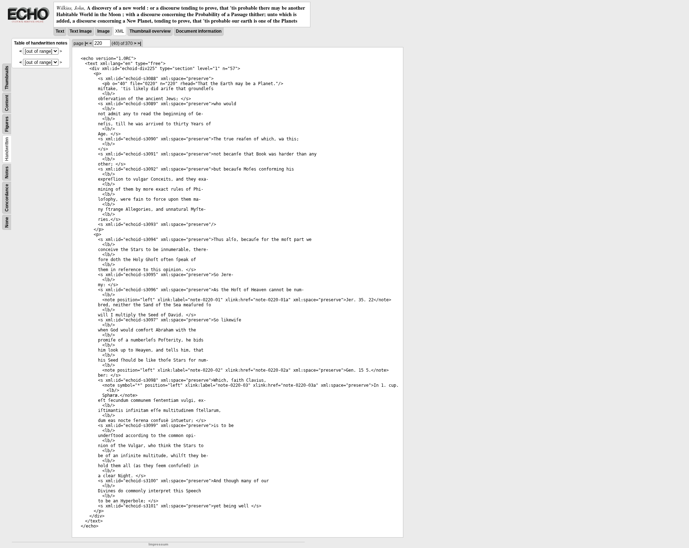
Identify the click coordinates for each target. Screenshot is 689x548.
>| (139, 43)
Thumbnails (6, 77)
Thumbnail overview (150, 31)
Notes (6, 172)
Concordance (6, 198)
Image (103, 31)
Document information (198, 31)
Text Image (81, 31)
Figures (6, 124)
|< (86, 43)
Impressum (158, 544)
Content (6, 103)
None (6, 222)
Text (60, 31)
